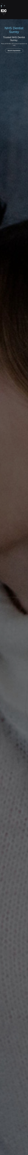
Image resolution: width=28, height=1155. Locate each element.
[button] (2, 4)
